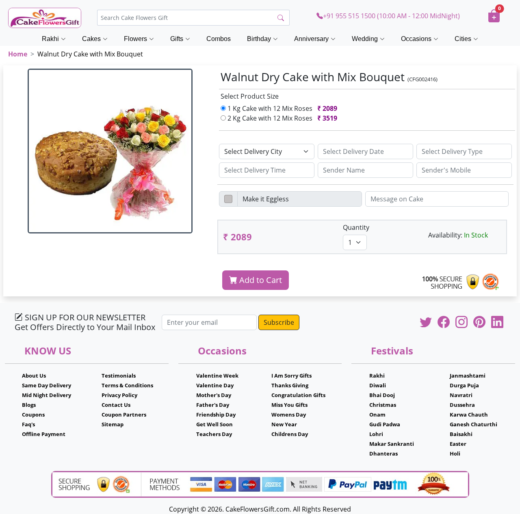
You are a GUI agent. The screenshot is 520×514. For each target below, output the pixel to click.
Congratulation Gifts (298, 395)
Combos (218, 38)
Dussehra (462, 404)
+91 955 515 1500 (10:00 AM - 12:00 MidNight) (391, 15)
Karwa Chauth (469, 414)
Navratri (461, 395)
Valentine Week (217, 375)
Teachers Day (214, 434)
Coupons (33, 414)
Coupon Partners (124, 414)
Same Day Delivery (46, 385)
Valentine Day (215, 385)
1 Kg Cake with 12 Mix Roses (281, 108)
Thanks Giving (289, 385)
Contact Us (116, 404)
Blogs (29, 404)
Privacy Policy (119, 395)
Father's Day (212, 404)
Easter (458, 443)
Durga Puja (464, 385)
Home (17, 54)
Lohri (376, 434)
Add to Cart (259, 279)
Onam (377, 414)
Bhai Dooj (382, 395)
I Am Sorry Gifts (291, 375)
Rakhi (377, 375)
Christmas (382, 404)
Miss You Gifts (289, 404)
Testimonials (119, 375)
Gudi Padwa (384, 424)
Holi (455, 453)
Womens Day (288, 414)
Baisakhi (461, 434)
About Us (34, 375)
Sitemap (113, 424)
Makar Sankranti (391, 443)
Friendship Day (216, 414)
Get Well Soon (214, 424)
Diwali (377, 385)
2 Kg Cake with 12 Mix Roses (281, 118)
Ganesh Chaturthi (473, 424)
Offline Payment (43, 434)
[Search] (280, 18)
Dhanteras (383, 453)
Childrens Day (289, 434)
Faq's (28, 424)
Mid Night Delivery (46, 395)
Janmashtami (467, 375)
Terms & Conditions (127, 385)
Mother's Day (213, 395)
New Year (284, 424)
